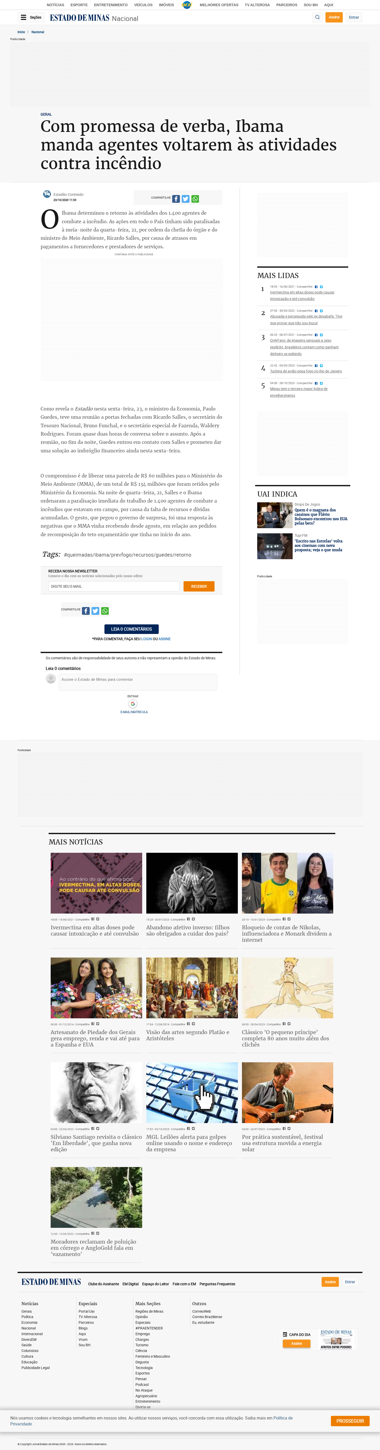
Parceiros (286, 5)
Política (27, 1317)
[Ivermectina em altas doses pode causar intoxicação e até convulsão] (96, 883)
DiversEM (28, 1339)
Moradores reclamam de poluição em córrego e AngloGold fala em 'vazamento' (93, 1248)
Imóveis (166, 5)
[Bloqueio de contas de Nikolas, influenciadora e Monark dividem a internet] (287, 883)
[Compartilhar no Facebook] (176, 200)
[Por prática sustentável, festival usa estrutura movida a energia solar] (287, 1092)
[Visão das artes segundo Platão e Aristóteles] (192, 988)
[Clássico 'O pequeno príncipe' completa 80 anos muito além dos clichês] (287, 988)
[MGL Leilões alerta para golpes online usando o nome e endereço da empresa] (192, 1092)
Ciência (141, 1351)
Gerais (26, 1311)
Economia (29, 1322)
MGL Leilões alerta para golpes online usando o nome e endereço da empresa (189, 1143)
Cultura (27, 1356)
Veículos (143, 5)
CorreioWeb (201, 1311)
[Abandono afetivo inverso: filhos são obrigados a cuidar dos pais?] (192, 883)
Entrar (354, 17)
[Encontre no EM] (317, 17)
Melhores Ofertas (219, 5)
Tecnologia (144, 1368)
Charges (142, 1339)
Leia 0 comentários (131, 629)
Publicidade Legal (35, 1368)
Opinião (141, 1317)
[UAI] (186, 5)
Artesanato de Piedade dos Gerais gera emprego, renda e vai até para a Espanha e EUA (95, 1038)
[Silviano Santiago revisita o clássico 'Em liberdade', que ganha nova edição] (96, 1092)
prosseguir (350, 1421)
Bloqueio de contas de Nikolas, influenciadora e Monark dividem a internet (287, 933)
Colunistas (30, 1351)
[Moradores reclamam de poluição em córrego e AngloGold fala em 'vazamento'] (96, 1197)
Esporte (79, 5)
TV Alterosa (257, 5)
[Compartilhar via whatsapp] (195, 200)
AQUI (328, 5)
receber (199, 586)
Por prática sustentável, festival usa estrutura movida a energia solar (282, 1143)
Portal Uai (86, 1311)
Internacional (32, 1334)
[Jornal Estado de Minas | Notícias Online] (79, 18)
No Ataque (144, 1390)
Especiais (142, 1322)
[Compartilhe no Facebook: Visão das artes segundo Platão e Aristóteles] (188, 1024)
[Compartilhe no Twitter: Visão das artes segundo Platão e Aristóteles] (193, 1024)
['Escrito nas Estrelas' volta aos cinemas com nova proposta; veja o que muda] (275, 546)
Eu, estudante (203, 1322)
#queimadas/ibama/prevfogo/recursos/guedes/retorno (127, 554)
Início (21, 32)
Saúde (26, 1345)
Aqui (82, 1334)
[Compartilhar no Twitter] (185, 200)
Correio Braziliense (207, 1317)
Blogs (83, 1328)
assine (164, 638)
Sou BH (311, 5)
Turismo (141, 1345)
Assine (334, 16)
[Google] (132, 704)
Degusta (142, 1362)
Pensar (141, 1379)
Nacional (125, 18)
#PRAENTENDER (149, 1328)
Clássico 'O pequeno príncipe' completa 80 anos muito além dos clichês (285, 1038)
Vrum (83, 1339)
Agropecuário (146, 1396)
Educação (29, 1362)
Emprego (142, 1334)
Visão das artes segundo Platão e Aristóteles (187, 1035)
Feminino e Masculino (152, 1356)
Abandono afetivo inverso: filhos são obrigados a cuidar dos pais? (188, 930)
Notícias (55, 5)
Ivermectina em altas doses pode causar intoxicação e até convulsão (95, 930)
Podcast (142, 1384)
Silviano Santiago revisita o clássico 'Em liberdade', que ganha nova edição (96, 1143)
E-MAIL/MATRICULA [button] (134, 712)
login (147, 638)
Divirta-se (142, 1407)
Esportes (142, 1373)
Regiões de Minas (149, 1311)
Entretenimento (111, 5)
